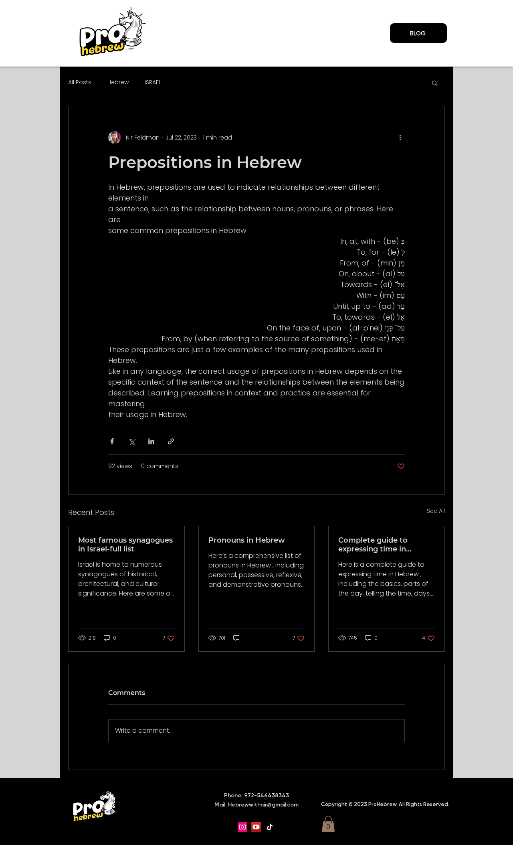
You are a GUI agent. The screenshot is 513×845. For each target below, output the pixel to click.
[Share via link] (171, 441)
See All (436, 511)
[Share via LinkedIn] (151, 441)
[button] (434, 82)
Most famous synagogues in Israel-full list (125, 544)
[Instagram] (242, 827)
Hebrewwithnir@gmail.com (263, 804)
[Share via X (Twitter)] (131, 441)
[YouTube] (256, 827)
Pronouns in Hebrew (246, 540)
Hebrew (118, 82)
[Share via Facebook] (112, 441)
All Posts (79, 82)
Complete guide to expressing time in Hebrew (373, 544)
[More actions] (400, 137)
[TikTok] (270, 827)
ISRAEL (153, 82)
